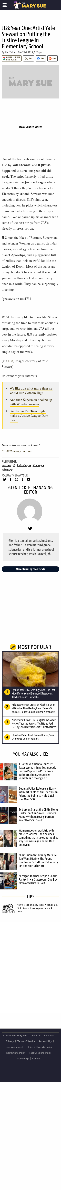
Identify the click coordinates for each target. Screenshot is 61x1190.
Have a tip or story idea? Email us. (37, 904)
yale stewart (7, 469)
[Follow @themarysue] (4, 480)
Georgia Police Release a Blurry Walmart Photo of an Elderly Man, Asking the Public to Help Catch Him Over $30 (38, 794)
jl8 (14, 465)
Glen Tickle (10, 52)
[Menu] (4, 5)
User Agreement (14, 1047)
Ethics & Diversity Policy (39, 1047)
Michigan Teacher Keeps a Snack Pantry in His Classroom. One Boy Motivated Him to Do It (38, 879)
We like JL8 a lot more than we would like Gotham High (31, 390)
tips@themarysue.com (17, 451)
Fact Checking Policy (40, 1052)
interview (6, 465)
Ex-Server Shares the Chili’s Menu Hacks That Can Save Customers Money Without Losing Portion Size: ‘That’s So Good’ (38, 815)
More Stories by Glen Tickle (30, 569)
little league (38, 465)
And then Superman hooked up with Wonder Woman (31, 401)
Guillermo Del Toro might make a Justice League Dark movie (29, 415)
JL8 (10, 360)
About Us (35, 1035)
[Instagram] (16, 480)
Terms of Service (26, 1041)
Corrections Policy (15, 1052)
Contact (36, 1058)
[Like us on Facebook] (10, 480)
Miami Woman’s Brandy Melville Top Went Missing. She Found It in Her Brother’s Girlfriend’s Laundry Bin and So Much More (38, 860)
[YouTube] (28, 480)
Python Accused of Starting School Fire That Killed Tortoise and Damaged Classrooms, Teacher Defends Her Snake (33, 693)
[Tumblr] (22, 480)
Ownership (23, 1058)
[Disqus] (30, 967)
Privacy (10, 1041)
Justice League (24, 465)
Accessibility (45, 1041)
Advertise (49, 1035)
